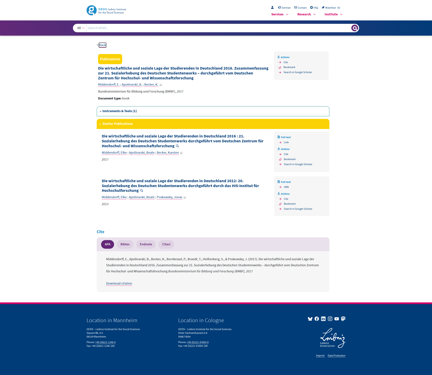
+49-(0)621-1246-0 (105, 342)
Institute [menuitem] (331, 14)
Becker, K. (151, 84)
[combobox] (216, 28)
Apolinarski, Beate (142, 152)
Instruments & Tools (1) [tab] (119, 111)
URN (286, 187)
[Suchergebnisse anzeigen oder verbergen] (354, 28)
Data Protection (336, 355)
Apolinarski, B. (132, 84)
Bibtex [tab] (125, 244)
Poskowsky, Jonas (169, 197)
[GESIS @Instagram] (330, 318)
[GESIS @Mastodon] (342, 318)
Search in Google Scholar (298, 72)
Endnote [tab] (146, 244)
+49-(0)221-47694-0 (198, 342)
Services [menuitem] (277, 14)
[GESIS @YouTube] (337, 318)
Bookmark (289, 67)
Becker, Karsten (168, 152)
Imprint (320, 355)
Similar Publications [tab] (117, 124)
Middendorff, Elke (114, 152)
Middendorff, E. (109, 84)
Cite (286, 62)
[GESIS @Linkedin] (323, 318)
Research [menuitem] (304, 14)
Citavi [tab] (166, 244)
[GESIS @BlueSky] (311, 318)
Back (102, 45)
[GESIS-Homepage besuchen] (107, 10)
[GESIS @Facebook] (317, 318)
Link (286, 142)
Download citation (119, 283)
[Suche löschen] (348, 28)
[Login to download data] (273, 7)
